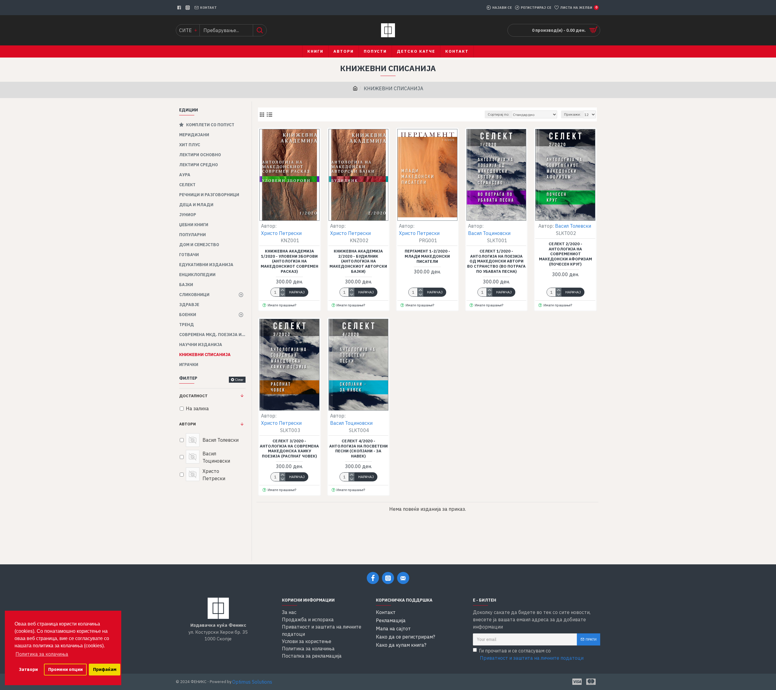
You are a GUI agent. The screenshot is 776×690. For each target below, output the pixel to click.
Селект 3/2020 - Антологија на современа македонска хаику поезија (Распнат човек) (289, 449)
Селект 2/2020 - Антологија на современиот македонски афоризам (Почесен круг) (565, 254)
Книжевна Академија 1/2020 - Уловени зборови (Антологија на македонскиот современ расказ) (289, 261)
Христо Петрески (281, 233)
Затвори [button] (28, 669)
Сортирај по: (498, 114)
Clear (239, 379)
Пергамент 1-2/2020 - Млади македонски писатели (427, 256)
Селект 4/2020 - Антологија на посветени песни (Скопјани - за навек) (358, 449)
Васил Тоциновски (489, 233)
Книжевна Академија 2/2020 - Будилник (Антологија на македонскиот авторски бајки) (358, 261)
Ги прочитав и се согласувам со (531, 654)
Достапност (193, 395)
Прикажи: (572, 114)
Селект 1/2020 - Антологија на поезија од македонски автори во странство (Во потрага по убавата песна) (496, 261)
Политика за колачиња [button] (41, 654)
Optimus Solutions (252, 682)
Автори (187, 424)
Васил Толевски (573, 226)
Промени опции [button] (65, 669)
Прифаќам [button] (104, 669)
